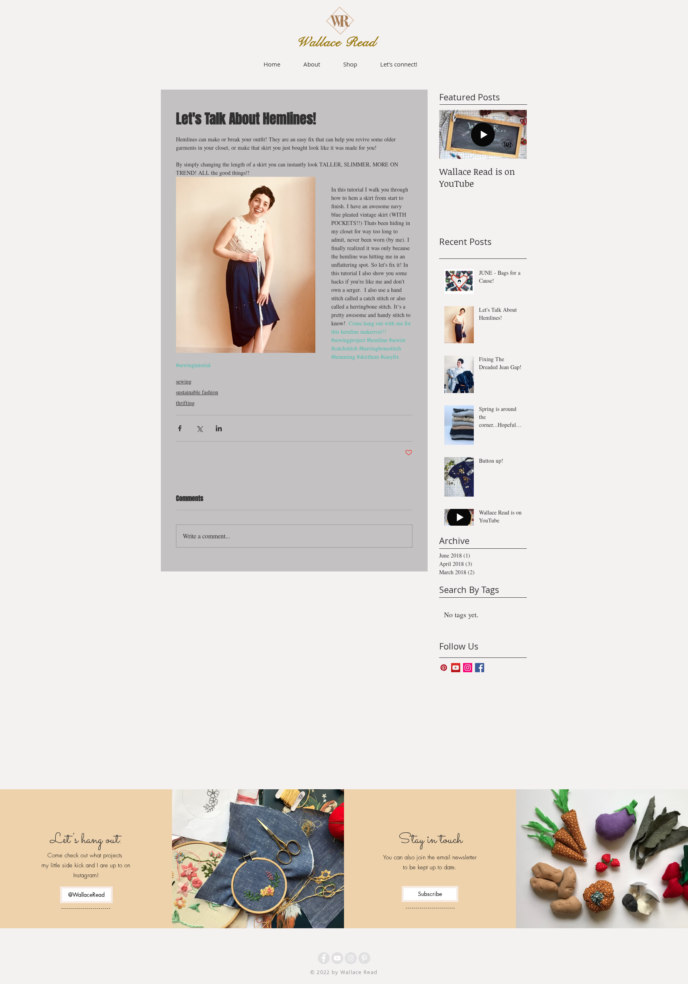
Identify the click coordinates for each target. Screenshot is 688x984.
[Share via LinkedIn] (219, 428)
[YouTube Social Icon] (455, 667)
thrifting (185, 403)
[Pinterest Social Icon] (443, 667)
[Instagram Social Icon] (467, 667)
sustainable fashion (197, 392)
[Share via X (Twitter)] (199, 428)
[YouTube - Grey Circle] (337, 958)
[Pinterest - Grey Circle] (364, 958)
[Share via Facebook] (180, 428)
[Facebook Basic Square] (479, 667)
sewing (184, 381)
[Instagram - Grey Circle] (351, 958)
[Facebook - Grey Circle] (324, 958)
